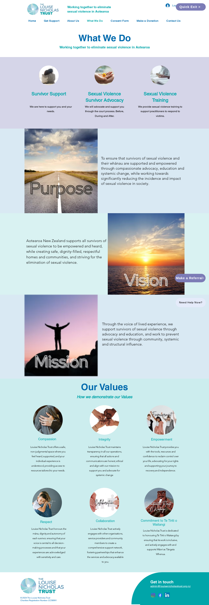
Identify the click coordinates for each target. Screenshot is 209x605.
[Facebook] (160, 595)
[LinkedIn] (167, 595)
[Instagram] (153, 595)
